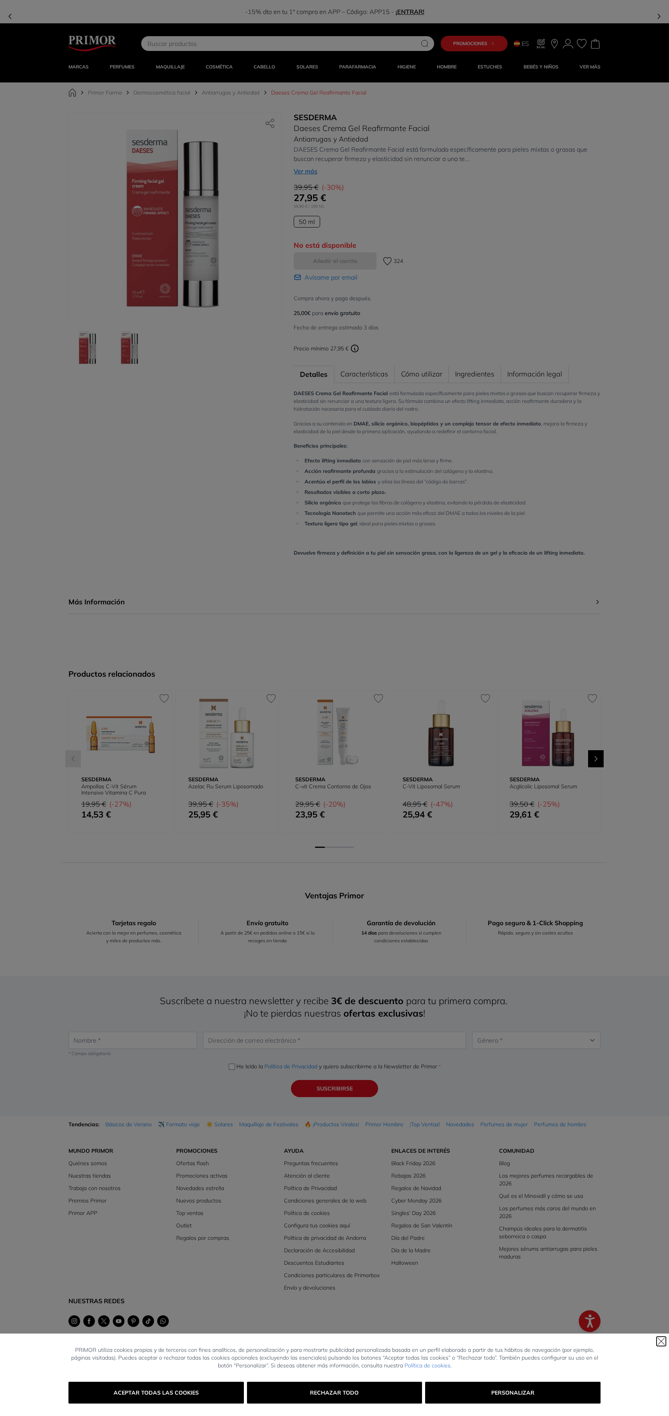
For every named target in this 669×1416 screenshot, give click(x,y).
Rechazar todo (334, 1392)
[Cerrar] (661, 1341)
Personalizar (512, 1392)
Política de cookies (427, 1365)
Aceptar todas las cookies (156, 1392)
